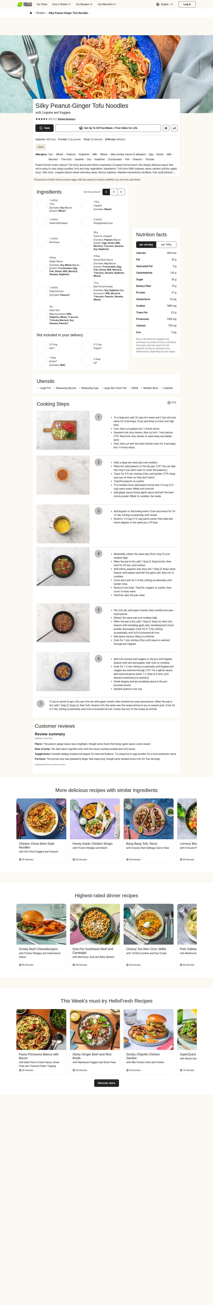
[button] (165, 4)
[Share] (174, 128)
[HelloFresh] (24, 4)
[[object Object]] (166, 128)
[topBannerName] (106, 26)
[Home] (31, 13)
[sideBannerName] (156, 204)
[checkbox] (36, 119)
